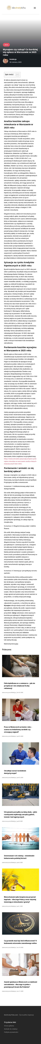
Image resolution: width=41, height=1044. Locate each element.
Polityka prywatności (11, 1032)
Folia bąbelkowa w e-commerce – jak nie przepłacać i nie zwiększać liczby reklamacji (19, 685)
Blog (6, 44)
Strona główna (9, 1026)
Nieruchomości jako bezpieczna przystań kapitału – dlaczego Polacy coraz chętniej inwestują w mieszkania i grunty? (20, 899)
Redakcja (13, 692)
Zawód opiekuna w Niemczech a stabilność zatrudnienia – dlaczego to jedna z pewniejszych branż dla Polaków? (20, 984)
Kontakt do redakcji (10, 1029)
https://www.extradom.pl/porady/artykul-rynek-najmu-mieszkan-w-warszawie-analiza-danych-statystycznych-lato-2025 (20, 461)
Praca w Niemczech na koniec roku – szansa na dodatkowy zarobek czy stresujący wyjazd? (18, 729)
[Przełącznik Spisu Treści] (16, 74)
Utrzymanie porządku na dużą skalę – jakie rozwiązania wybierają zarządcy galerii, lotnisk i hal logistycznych (20, 814)
